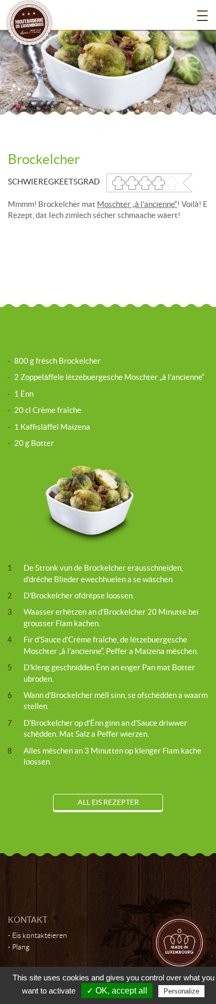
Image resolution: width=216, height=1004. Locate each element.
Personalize (181, 991)
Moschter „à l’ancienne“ (137, 204)
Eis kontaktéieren (39, 935)
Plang (20, 947)
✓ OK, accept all (117, 990)
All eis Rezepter (108, 802)
